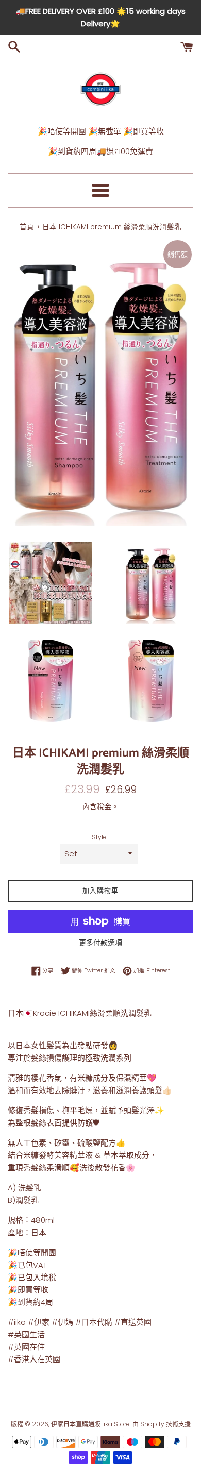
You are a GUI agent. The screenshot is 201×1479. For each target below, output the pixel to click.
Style (99, 837)
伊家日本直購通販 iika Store (90, 1424)
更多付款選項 (100, 942)
